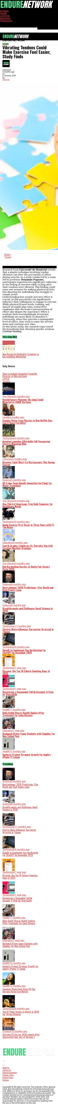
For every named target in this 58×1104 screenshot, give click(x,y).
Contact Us (6, 1070)
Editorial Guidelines (9, 1072)
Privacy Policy (7, 1077)
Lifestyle (5, 15)
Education (5, 18)
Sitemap (5, 1080)
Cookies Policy (8, 1075)
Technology (6, 20)
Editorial (5, 80)
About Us (5, 1067)
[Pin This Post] (29, 259)
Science (4, 10)
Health (3, 13)
